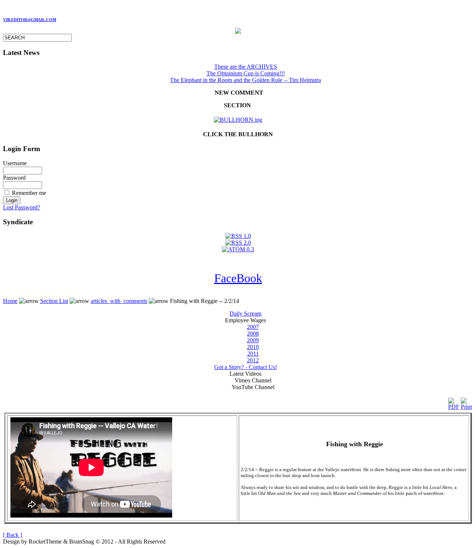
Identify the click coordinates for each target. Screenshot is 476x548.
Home (10, 301)
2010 (253, 347)
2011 (253, 353)
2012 (253, 360)
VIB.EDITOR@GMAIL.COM (29, 20)
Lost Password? (21, 207)
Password (14, 177)
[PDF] (453, 402)
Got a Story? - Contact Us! (245, 367)
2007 (253, 327)
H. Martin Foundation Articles (41, 294)
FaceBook (238, 278)
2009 (253, 340)
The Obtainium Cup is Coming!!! (245, 73)
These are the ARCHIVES (245, 66)
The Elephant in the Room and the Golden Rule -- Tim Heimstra (245, 80)
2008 (253, 333)
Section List (54, 301)
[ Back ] (12, 535)
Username (15, 163)
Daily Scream (245, 313)
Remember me (29, 193)
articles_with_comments (119, 301)
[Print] (466, 402)
